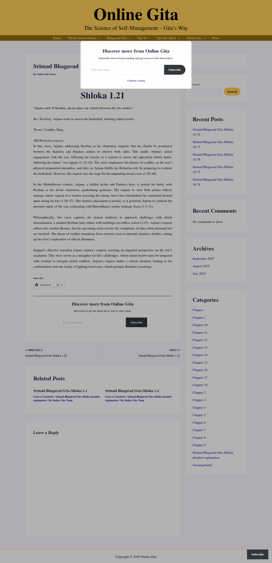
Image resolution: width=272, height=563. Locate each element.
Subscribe (175, 69)
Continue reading (136, 80)
